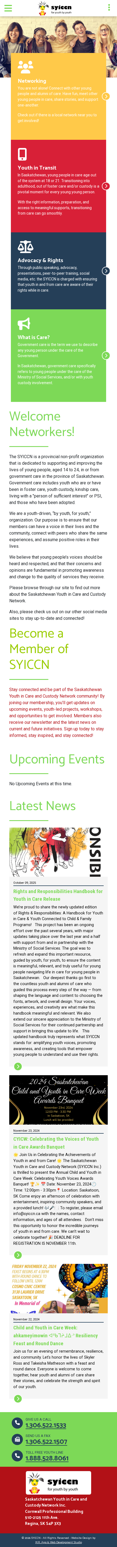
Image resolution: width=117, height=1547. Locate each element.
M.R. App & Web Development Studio (58, 1542)
